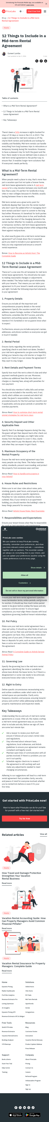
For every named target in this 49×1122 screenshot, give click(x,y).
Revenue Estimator (8, 1031)
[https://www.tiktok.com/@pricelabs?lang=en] (33, 1107)
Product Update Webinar (33, 1044)
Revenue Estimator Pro (9, 999)
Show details (36, 568)
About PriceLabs (30, 1059)
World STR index (7, 1027)
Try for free (24, 818)
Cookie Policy (40, 1101)
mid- (37, 185)
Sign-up (28, 1089)
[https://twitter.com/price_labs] (20, 1107)
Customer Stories (31, 1031)
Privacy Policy (16, 1101)
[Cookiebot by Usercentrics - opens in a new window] (35, 529)
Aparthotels (29, 1004)
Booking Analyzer (8, 1040)
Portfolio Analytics (8, 995)
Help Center (6, 1068)
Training (4, 1072)
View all (43, 834)
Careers (28, 1072)
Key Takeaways (10, 120)
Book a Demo (6, 1059)
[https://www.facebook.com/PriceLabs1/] (16, 1107)
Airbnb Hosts (29, 987)
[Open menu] (45, 11)
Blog (4, 18)
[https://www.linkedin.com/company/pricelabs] (24, 1107)
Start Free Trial (34, 11)
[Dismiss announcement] (46, 3)
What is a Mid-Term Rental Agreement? (20, 106)
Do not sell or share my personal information (24, 591)
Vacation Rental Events (10, 1036)
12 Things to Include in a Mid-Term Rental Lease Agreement (21, 112)
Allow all (24, 575)
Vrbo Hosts (29, 991)
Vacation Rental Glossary (33, 1040)
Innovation (29, 1036)
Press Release (30, 1048)
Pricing (27, 1064)
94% (17, 132)
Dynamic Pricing (7, 987)
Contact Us (29, 1068)
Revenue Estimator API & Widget (13, 1016)
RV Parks (28, 995)
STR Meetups (6, 1044)
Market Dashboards (8, 991)
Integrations (29, 1012)
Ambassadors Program (33, 1081)
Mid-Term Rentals (31, 999)
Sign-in (27, 1085)
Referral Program (31, 1076)
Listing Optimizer (8, 1004)
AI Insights (6, 1008)
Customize (23, 583)
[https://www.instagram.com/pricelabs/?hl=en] (28, 1107)
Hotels (27, 1008)
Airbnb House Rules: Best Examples (28, 511)
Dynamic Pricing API (9, 1012)
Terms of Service (28, 1101)
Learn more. (30, 5)
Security (7, 1101)
